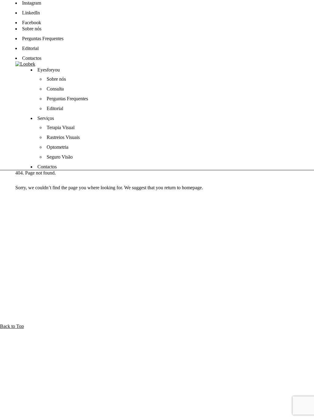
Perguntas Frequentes (42, 38)
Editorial (30, 48)
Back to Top (12, 326)
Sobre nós (31, 28)
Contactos (31, 58)
